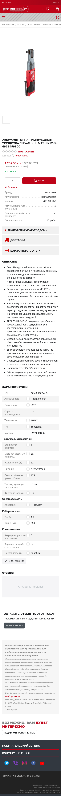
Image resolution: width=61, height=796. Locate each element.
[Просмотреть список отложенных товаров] (48, 9)
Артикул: (6, 155)
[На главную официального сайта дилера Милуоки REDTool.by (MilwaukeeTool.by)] (15, 9)
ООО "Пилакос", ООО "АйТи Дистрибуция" (26, 709)
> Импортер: (11, 709)
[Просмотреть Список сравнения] (41, 9)
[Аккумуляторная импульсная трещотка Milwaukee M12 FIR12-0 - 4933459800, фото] (30, 72)
